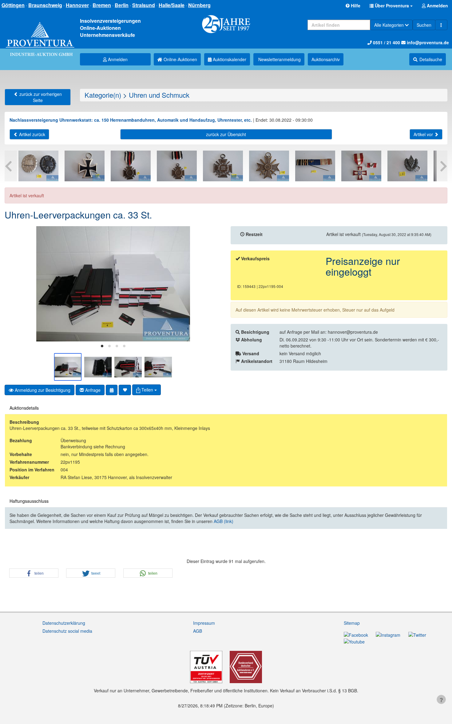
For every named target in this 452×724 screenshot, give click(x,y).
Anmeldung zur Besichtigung (42, 390)
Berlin (122, 5)
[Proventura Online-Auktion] (40, 32)
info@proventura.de (427, 42)
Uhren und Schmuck (159, 95)
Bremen (102, 5)
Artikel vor (424, 134)
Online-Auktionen (179, 59)
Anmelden (117, 59)
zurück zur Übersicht (226, 134)
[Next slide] (212, 284)
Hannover (77, 5)
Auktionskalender (229, 59)
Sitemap (352, 623)
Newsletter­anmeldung (279, 59)
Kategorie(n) (103, 95)
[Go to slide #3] (128, 367)
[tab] (102, 346)
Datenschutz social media (67, 631)
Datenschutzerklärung (63, 623)
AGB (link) (223, 521)
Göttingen (13, 5)
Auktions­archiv (325, 59)
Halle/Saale (171, 5)
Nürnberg (199, 5)
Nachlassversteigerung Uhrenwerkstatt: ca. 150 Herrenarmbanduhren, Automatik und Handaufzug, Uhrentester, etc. (131, 120)
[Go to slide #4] (158, 367)
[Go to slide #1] (68, 367)
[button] (391, 5)
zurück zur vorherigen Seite (40, 97)
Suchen (424, 25)
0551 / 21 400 (386, 42)
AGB (197, 631)
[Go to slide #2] (98, 367)
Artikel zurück (31, 134)
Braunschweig (45, 5)
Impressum (204, 623)
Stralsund (143, 5)
